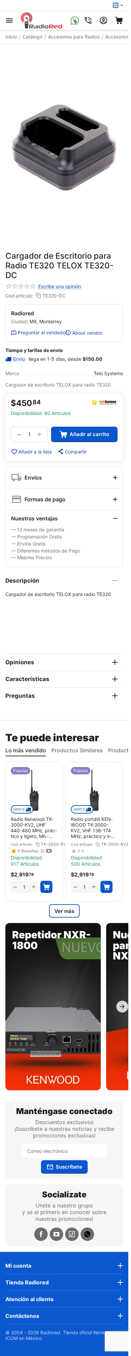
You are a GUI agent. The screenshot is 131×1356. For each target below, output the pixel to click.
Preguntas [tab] (20, 695)
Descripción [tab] (22, 580)
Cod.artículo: (19, 296)
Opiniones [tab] (19, 662)
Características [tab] (27, 679)
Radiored (22, 313)
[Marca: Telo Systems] (104, 402)
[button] (72, 451)
